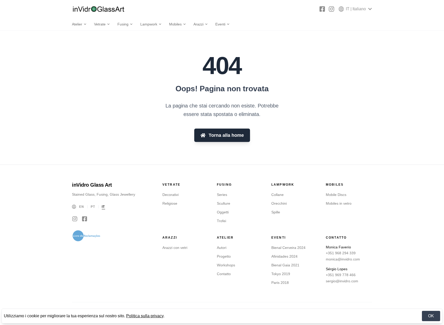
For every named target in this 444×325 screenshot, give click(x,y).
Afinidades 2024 (284, 256)
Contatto (224, 274)
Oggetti (223, 212)
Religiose (169, 203)
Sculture (223, 203)
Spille (275, 212)
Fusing (122, 24)
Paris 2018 (280, 283)
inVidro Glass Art (92, 185)
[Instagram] (331, 9)
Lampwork (148, 24)
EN (81, 207)
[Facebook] (322, 9)
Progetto (224, 256)
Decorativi (170, 195)
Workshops (226, 265)
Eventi (220, 24)
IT (103, 207)
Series (222, 195)
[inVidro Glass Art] (98, 9)
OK (431, 316)
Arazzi (198, 24)
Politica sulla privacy (144, 316)
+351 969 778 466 (341, 275)
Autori (221, 248)
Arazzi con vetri (174, 248)
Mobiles (175, 24)
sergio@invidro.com (342, 281)
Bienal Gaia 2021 (285, 265)
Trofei (221, 221)
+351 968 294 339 (341, 253)
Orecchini (279, 203)
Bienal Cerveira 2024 (288, 248)
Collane (277, 195)
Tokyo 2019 (280, 274)
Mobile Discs (336, 195)
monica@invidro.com (343, 259)
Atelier (77, 24)
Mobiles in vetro (338, 203)
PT (93, 207)
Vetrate (100, 24)
